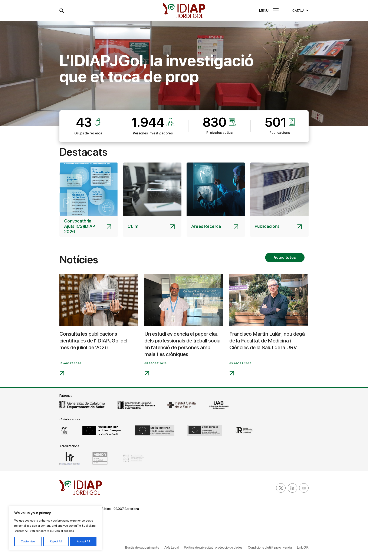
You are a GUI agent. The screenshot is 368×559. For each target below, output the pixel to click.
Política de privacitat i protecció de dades (213, 547)
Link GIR (303, 547)
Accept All (83, 541)
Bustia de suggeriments (142, 547)
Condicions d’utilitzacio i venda (270, 547)
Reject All (56, 541)
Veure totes (285, 257)
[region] (55, 528)
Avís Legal (171, 547)
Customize (28, 541)
